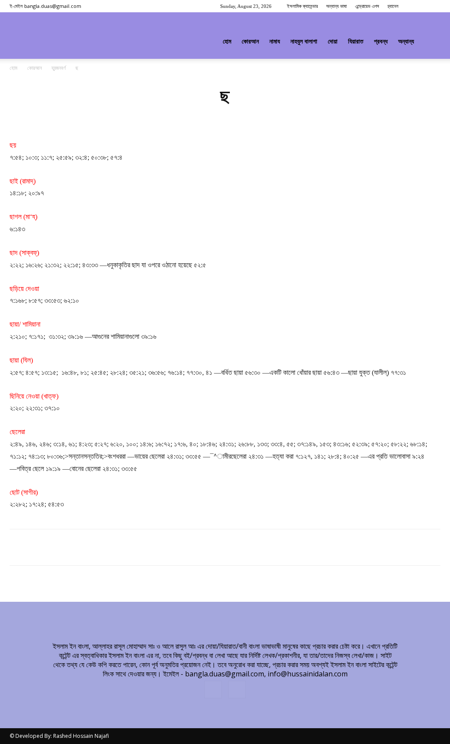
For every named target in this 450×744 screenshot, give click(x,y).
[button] (429, 42)
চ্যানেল (393, 6)
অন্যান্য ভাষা (336, 6)
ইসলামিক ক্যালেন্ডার (302, 6)
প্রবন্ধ (381, 41)
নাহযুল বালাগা (303, 41)
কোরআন (250, 41)
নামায (274, 41)
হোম (227, 41)
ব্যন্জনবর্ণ (58, 68)
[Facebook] (419, 6)
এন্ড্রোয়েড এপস (367, 6)
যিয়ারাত (355, 41)
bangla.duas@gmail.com (52, 6)
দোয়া (333, 41)
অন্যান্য (406, 41)
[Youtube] (433, 6)
